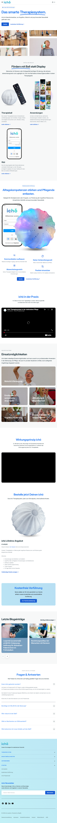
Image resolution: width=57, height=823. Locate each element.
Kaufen (5, 24)
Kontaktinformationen (25, 817)
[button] (2, 2)
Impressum (15, 817)
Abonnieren (50, 792)
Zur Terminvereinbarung (28, 600)
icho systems (8, 813)
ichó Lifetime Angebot (12, 541)
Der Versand (12, 547)
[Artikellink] (14, 638)
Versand (33, 817)
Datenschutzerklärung (6, 817)
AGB (47, 817)
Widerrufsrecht (40, 817)
